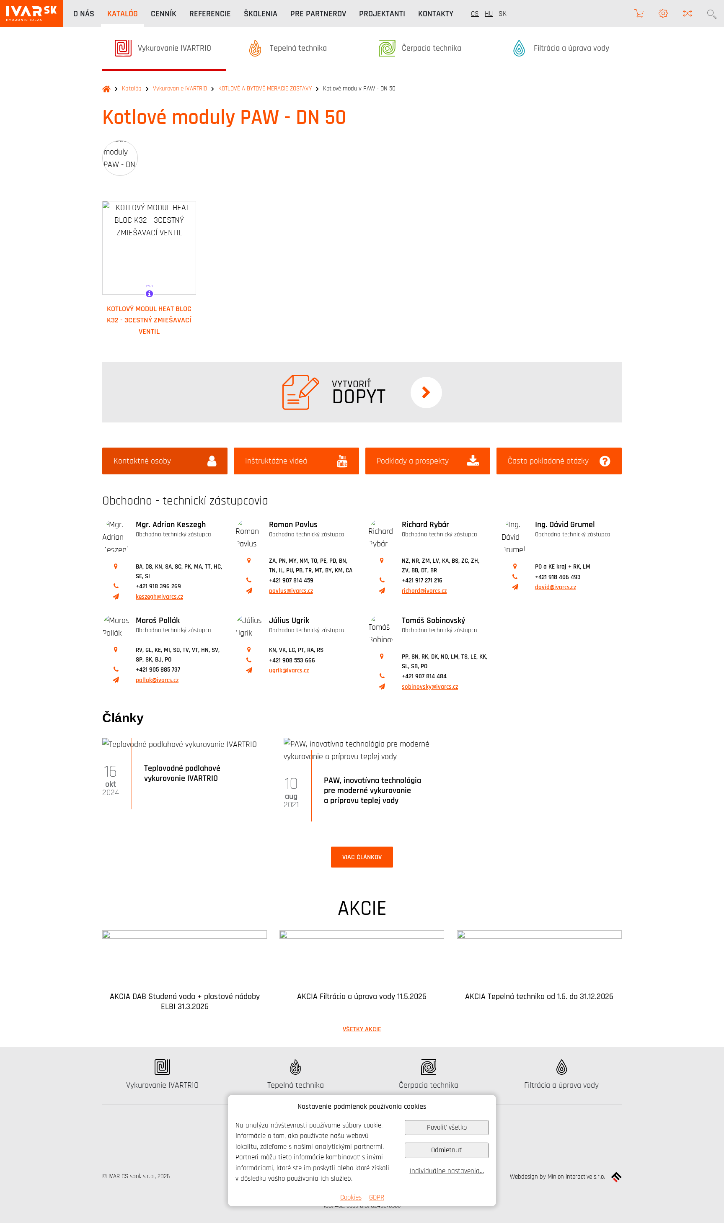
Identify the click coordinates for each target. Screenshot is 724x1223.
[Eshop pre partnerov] (639, 13)
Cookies (351, 1197)
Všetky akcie (362, 1029)
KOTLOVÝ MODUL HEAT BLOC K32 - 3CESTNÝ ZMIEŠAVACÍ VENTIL (149, 319)
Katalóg (132, 88)
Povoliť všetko (447, 1127)
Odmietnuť (446, 1150)
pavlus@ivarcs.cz (291, 591)
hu (489, 14)
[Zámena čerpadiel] (687, 13)
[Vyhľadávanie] (712, 13)
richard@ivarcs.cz (424, 591)
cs (475, 14)
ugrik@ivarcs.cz (289, 670)
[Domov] (31, 13)
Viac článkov (362, 857)
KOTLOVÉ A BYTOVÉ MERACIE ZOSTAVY (265, 88)
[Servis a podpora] (663, 13)
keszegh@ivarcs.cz (159, 596)
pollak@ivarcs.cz (157, 680)
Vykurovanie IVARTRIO (180, 88)
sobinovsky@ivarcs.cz (430, 686)
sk (503, 14)
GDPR (376, 1197)
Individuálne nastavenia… (447, 1171)
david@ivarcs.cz (555, 587)
